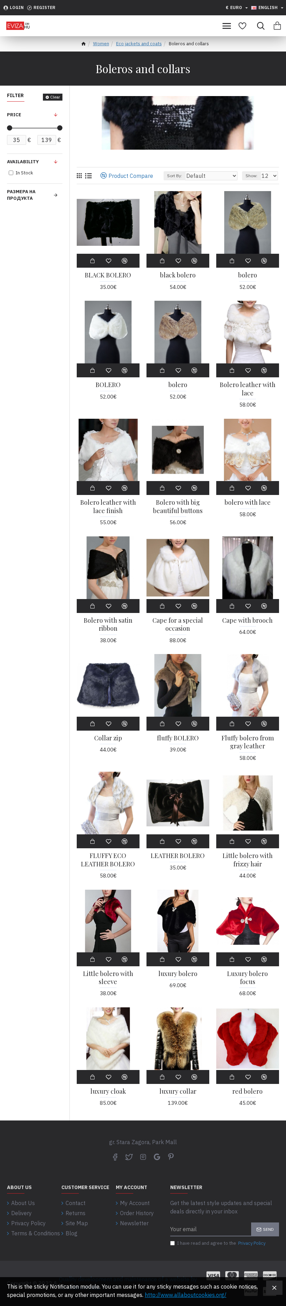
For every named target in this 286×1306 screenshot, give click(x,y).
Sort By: (174, 175)
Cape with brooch (247, 620)
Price (14, 115)
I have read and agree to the (221, 1243)
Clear (55, 97)
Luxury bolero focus (247, 978)
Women (101, 44)
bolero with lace (248, 502)
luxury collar (177, 1091)
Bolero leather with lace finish (108, 506)
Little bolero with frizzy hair (248, 860)
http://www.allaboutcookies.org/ (185, 1294)
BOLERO (108, 385)
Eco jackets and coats (139, 44)
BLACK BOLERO (108, 275)
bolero (247, 275)
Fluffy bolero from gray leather (247, 742)
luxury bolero (177, 974)
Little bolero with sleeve (108, 978)
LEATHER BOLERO (178, 856)
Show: (251, 175)
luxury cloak (108, 1091)
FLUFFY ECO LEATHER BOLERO (108, 860)
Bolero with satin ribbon (108, 624)
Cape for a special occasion (177, 624)
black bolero (178, 275)
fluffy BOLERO (178, 738)
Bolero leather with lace (248, 389)
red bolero (247, 1091)
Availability (23, 162)
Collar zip (108, 738)
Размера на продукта (21, 195)
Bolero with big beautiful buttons (178, 506)
